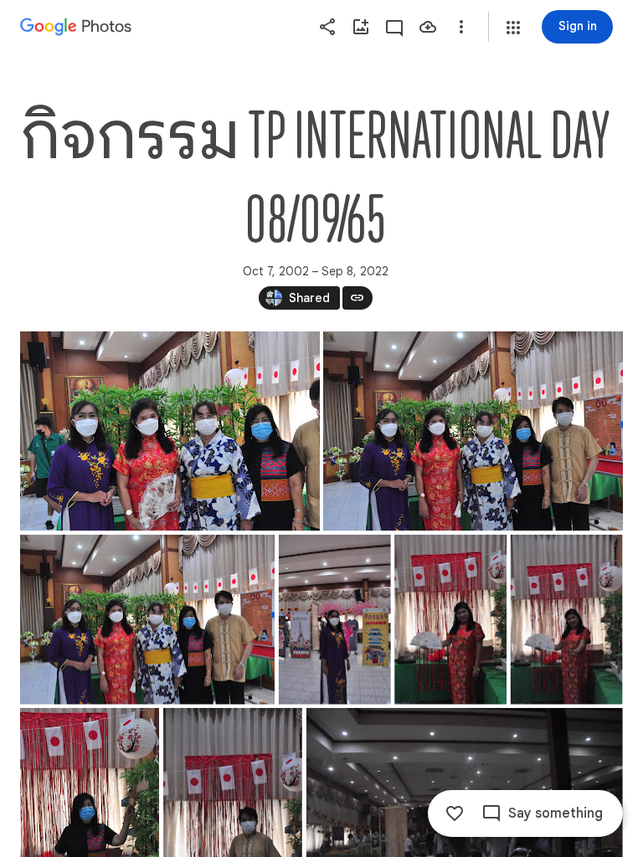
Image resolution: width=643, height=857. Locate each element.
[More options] (461, 27)
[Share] (327, 27)
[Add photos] (361, 27)
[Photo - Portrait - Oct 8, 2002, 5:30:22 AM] (450, 620)
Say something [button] (555, 813)
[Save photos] (428, 27)
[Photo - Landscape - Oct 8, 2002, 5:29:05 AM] (170, 431)
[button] (513, 27)
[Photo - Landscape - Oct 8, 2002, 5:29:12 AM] (473, 431)
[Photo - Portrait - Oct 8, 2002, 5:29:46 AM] (335, 620)
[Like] (454, 813)
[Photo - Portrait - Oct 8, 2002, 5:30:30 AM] (567, 620)
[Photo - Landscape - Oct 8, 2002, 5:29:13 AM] (147, 620)
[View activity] (394, 27)
